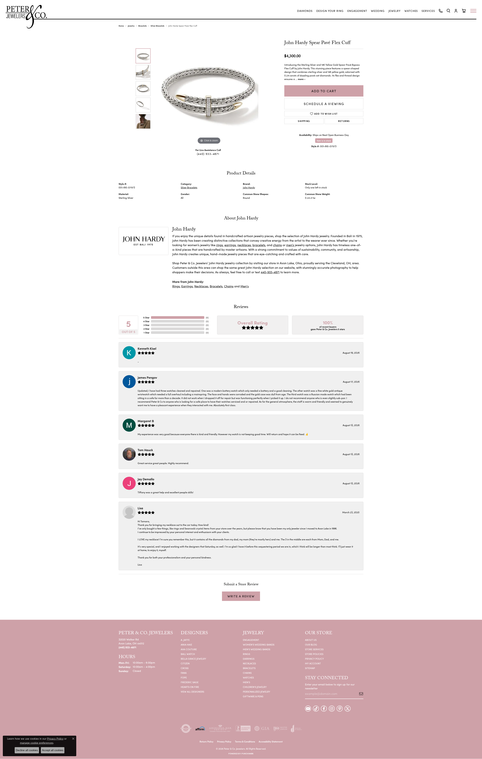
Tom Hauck (145, 450)
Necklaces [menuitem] (249, 663)
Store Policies (314, 653)
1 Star (146, 332)
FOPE (184, 677)
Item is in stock (324, 140)
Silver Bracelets (157, 25)
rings (219, 245)
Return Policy (206, 741)
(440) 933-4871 (208, 154)
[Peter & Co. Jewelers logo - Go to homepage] (28, 16)
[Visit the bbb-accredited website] (243, 728)
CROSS (184, 668)
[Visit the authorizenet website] (186, 728)
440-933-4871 (270, 272)
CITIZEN (185, 663)
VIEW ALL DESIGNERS (192, 691)
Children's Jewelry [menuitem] (255, 686)
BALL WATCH (188, 653)
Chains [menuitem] (247, 672)
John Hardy (249, 187)
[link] (305, 11)
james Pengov (147, 377)
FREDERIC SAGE (189, 682)
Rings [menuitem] (246, 653)
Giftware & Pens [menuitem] (253, 696)
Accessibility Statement (271, 741)
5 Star (146, 317)
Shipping (304, 121)
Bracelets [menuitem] (249, 668)
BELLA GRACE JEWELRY (193, 658)
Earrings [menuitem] (248, 658)
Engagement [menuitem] (251, 639)
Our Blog (311, 644)
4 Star (146, 321)
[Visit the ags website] (220, 728)
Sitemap (310, 668)
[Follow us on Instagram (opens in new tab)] (332, 709)
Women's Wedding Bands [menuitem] (258, 644)
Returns (344, 121)
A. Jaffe (185, 639)
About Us (311, 639)
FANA (184, 672)
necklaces (244, 245)
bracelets (258, 245)
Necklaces (201, 286)
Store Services (314, 649)
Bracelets (142, 25)
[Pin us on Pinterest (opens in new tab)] (340, 709)
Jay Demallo (146, 479)
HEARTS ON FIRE (190, 686)
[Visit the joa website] (296, 728)
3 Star (146, 325)
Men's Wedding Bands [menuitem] (256, 649)
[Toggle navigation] (475, 10)
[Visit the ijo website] (280, 728)
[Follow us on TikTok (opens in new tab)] (316, 709)
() (207, 317)
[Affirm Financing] (200, 728)
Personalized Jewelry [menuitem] (256, 691)
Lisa (140, 508)
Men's (244, 286)
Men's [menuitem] (246, 682)
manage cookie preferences (36, 742)
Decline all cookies (27, 750)
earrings (230, 245)
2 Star (146, 328)
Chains (228, 286)
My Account (313, 663)
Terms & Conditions (245, 741)
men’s (290, 245)
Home (121, 25)
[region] (209, 88)
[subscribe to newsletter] (359, 693)
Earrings (187, 286)
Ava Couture (189, 649)
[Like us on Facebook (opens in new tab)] (324, 709)
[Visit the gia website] (261, 728)
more (301, 79)
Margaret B (146, 421)
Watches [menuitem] (248, 677)
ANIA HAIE (186, 644)
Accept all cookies (52, 750)
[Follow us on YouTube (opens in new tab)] (308, 709)
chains (277, 245)
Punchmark (247, 753)
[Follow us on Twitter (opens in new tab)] (348, 709)
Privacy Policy (314, 658)
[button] (448, 11)
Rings (176, 286)
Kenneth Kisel (147, 348)
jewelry (131, 25)
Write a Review (240, 596)
